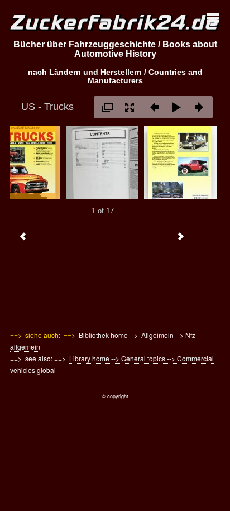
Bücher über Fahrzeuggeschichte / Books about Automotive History (115, 49)
